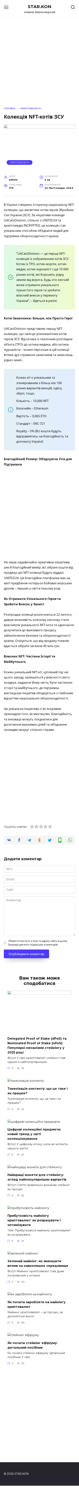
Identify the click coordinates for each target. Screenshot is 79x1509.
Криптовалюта (20, 162)
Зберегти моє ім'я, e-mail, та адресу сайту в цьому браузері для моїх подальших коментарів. (37, 942)
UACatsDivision (15, 220)
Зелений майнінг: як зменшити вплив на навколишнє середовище (37, 1263)
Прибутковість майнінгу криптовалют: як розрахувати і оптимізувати (34, 1220)
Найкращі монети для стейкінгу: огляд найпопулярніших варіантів (36, 1177)
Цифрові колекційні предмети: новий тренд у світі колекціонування (34, 1134)
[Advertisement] (39, 513)
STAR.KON (39, 6)
